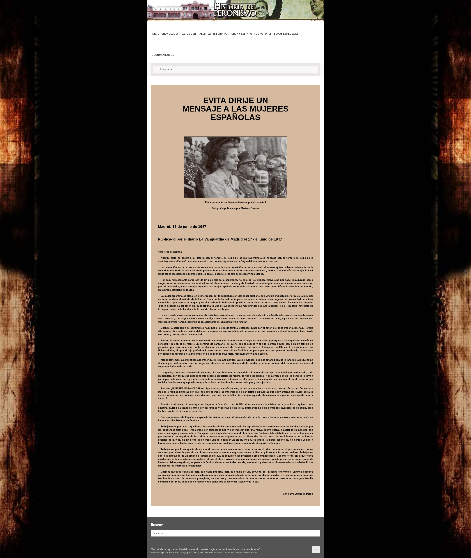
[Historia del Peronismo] (163, 10)
